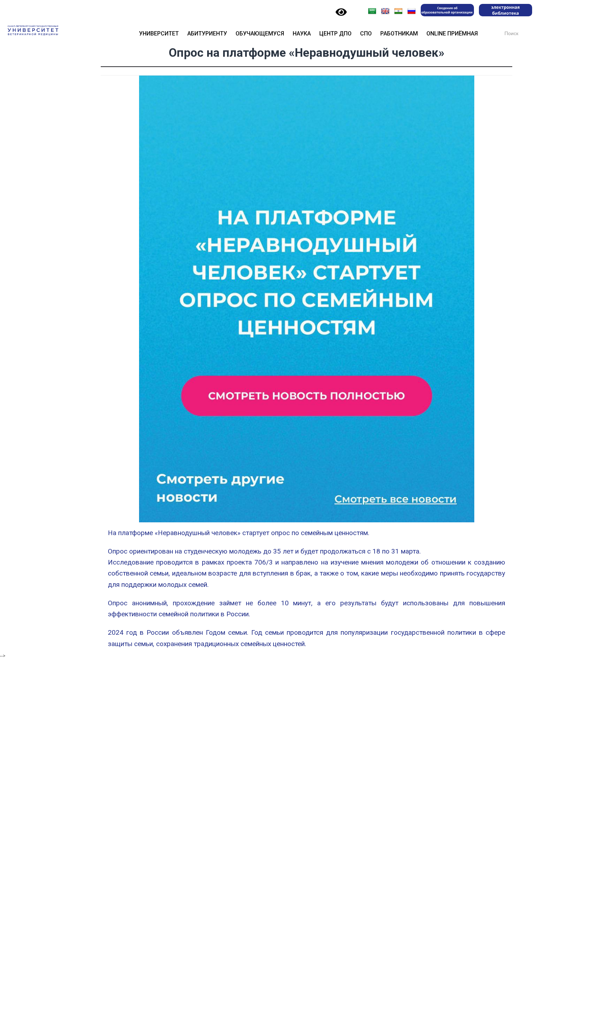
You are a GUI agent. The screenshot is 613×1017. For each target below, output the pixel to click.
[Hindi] (398, 11)
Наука (302, 33)
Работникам (399, 33)
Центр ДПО (335, 33)
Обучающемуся (260, 33)
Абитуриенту (207, 33)
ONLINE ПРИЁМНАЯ (452, 33)
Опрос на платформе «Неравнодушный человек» (306, 53)
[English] (385, 11)
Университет (159, 33)
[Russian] (411, 11)
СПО (366, 33)
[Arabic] (372, 11)
